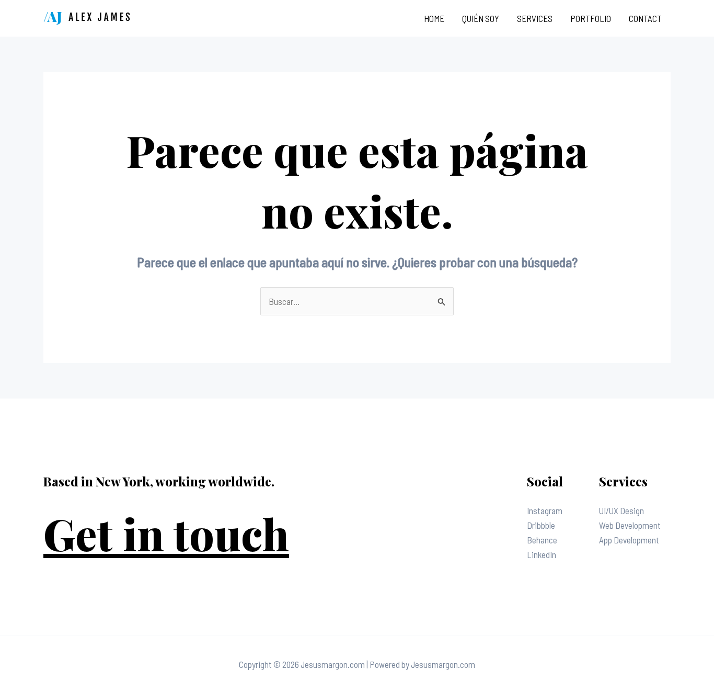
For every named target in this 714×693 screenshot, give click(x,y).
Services (534, 18)
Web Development (630, 525)
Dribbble (541, 525)
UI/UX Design (621, 510)
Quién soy (480, 18)
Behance (542, 540)
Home (434, 18)
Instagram (544, 510)
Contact (645, 18)
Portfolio (590, 18)
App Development (629, 540)
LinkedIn (541, 554)
